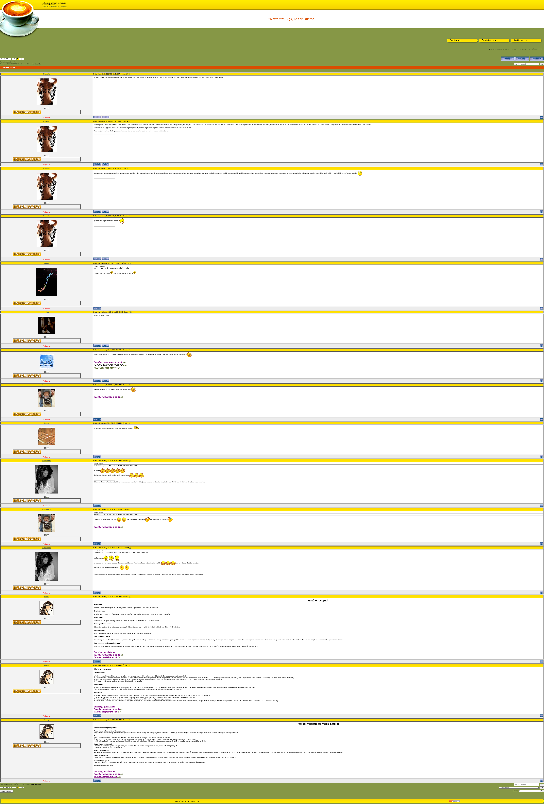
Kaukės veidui (36, 64)
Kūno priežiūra (25, 64)
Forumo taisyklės (525, 49)
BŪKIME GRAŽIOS (13, 64)
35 (130, 263)
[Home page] (105, 380)
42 (130, 548)
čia (124, 362)
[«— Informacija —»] (27, 112)
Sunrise (46, 263)
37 (129, 350)
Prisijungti (64, 6)
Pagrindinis (46, 6)
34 (129, 216)
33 (129, 168)
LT (46, 108)
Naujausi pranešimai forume (499, 49)
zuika (47, 312)
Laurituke (46, 350)
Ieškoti (534, 49)
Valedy (15, 62)
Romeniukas (46, 385)
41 (130, 509)
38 (129, 385)
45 (129, 720)
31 (129, 74)
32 (129, 121)
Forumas (3, 64)
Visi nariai (514, 49)
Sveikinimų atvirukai (107, 368)
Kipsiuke (46, 74)
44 (129, 665)
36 (131, 312)
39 (129, 423)
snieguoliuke (46, 460)
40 (129, 460)
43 (129, 596)
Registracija (55, 6)
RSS (539, 49)
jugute (46, 423)
